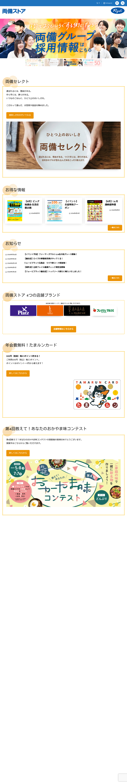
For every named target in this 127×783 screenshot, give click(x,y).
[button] (117, 3)
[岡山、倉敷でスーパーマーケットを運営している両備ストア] (14, 11)
